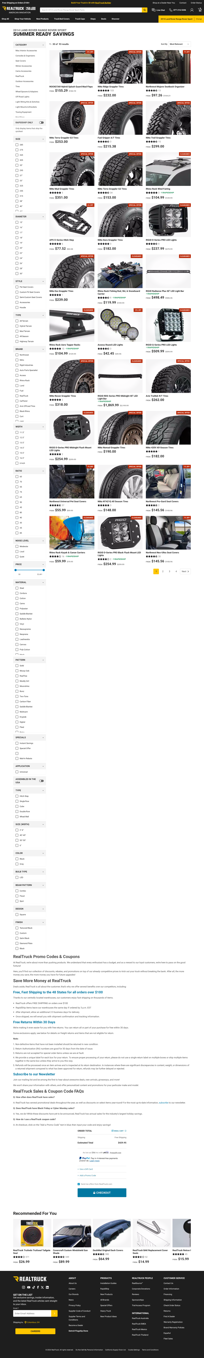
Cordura (23, 593)
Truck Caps (80, 19)
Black (22, 859)
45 (21, 507)
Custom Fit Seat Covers (30, 292)
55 (21, 487)
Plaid (22, 727)
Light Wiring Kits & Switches (27, 102)
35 (21, 528)
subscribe (163, 1102)
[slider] (15, 570)
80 (21, 512)
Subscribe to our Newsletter (34, 1074)
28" (21, 268)
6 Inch (22, 463)
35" (21, 165)
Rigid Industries (26, 365)
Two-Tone (24, 696)
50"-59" (23, 840)
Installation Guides (108, 1283)
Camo (22, 603)
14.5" (22, 448)
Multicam (24, 712)
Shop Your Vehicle (23, 19)
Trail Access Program (141, 1305)
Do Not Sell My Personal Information (89, 1350)
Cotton (23, 598)
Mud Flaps (20, 117)
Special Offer (25, 748)
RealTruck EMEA (139, 1324)
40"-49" (23, 835)
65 (21, 497)
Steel (22, 588)
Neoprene (24, 634)
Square (23, 914)
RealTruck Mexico (139, 1329)
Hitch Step (24, 796)
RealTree (23, 676)
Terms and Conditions (150, 1350)
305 (21, 160)
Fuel (21, 391)
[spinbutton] (19, 574)
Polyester (24, 608)
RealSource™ (137, 1283)
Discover (115, 19)
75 (21, 492)
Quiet (22, 557)
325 (21, 186)
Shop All (5, 19)
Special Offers (106, 1305)
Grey (22, 864)
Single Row (24, 801)
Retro (22, 732)
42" (21, 211)
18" (21, 238)
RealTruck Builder (103, 3)
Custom (23, 933)
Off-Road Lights (22, 97)
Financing (168, 1294)
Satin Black (24, 938)
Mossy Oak (24, 671)
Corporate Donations (141, 1289)
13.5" (22, 443)
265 (21, 155)
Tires (18, 86)
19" (21, 243)
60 (21, 476)
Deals (103, 19)
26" (21, 263)
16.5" (22, 458)
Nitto (22, 360)
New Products (42, 19)
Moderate (24, 546)
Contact (182, 3)
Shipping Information (173, 1300)
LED (21, 877)
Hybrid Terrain (26, 326)
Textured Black (26, 928)
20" (21, 248)
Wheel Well (24, 816)
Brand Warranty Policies (174, 1327)
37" (21, 175)
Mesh (22, 655)
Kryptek (23, 717)
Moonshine (24, 686)
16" (21, 227)
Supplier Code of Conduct (79, 1311)
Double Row (25, 811)
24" (21, 258)
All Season (24, 336)
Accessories (25, 302)
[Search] (144, 9)
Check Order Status (172, 1305)
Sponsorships (138, 1300)
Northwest (24, 355)
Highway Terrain (27, 341)
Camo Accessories (23, 71)
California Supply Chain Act (115, 1350)
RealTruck (20, 76)
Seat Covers (21, 61)
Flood (22, 896)
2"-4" (22, 830)
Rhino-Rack (25, 380)
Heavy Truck (105, 1311)
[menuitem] (5, 19)
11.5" (22, 432)
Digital (22, 722)
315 (21, 196)
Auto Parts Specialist (29, 370)
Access (23, 375)
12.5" (22, 437)
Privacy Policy (75, 1305)
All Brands (104, 1300)
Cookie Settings (134, 1350)
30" (21, 273)
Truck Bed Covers (62, 19)
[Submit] (54, 1313)
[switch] (29, 122)
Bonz (22, 691)
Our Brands (74, 1294)
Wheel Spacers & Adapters (27, 91)
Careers (72, 1289)
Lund (22, 385)
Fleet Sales (168, 1339)
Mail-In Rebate (26, 758)
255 (21, 191)
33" (21, 180)
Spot (22, 901)
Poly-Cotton (25, 649)
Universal (24, 772)
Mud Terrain (25, 331)
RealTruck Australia (140, 1318)
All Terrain (24, 321)
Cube (22, 806)
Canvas (23, 644)
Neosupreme (25, 629)
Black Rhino (25, 411)
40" (21, 206)
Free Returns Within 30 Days (34, 1022)
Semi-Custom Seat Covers (31, 297)
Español (167, 1333)
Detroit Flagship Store (78, 1331)
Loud (22, 551)
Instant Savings (26, 743)
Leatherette (25, 639)
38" (21, 201)
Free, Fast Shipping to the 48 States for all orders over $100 (58, 992)
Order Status (196, 3)
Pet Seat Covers (26, 287)
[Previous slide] (16, 1242)
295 (21, 170)
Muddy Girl (24, 681)
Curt (21, 416)
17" (21, 232)
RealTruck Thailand (140, 1335)
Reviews (135, 1294)
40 (21, 517)
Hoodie (23, 307)
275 (21, 150)
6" (20, 845)
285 (21, 145)
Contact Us (168, 1283)
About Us (73, 1283)
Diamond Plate (26, 943)
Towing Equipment (24, 112)
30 (21, 523)
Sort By (164, 44)
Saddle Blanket (26, 614)
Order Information (171, 1289)
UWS (22, 421)
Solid (22, 666)
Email (16, 1308)
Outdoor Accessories (24, 81)
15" (21, 222)
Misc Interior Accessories (26, 50)
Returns (167, 1311)
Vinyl (22, 624)
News (71, 1300)
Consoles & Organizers (25, 56)
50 (21, 502)
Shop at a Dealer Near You (164, 3)
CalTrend (23, 401)
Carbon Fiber (25, 701)
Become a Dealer (76, 1325)
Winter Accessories (24, 66)
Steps (93, 19)
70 (21, 482)
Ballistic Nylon (26, 619)
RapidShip (104, 1289)
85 (21, 533)
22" (21, 253)
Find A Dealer (169, 1316)
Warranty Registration (173, 1322)
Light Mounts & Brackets (26, 107)
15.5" (22, 453)
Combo (23, 891)
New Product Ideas (108, 1316)
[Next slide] (188, 1242)
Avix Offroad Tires (27, 406)
